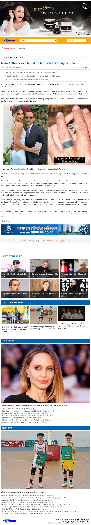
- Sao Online (71, 519)
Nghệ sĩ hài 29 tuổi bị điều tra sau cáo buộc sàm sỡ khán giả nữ (27, 80)
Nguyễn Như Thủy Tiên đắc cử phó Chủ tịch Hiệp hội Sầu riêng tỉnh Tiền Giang (27, 495)
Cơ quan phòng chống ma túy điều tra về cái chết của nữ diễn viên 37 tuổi (30, 72)
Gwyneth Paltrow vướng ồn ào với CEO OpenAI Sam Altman (21, 418)
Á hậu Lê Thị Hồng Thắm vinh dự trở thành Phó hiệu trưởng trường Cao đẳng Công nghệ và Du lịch (34, 498)
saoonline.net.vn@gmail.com (59, 241)
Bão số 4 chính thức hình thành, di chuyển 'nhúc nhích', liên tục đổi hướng (26, 420)
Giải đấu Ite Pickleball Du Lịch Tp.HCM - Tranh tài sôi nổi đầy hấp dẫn (24, 422)
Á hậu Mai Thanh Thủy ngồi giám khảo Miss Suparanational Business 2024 (26, 513)
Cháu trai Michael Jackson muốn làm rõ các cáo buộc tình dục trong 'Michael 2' (27, 415)
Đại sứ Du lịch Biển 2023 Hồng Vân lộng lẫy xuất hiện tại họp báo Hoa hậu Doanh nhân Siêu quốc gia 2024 (37, 504)
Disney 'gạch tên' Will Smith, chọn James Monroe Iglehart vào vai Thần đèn (26, 413)
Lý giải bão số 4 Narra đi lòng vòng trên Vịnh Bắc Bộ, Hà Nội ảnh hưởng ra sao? (28, 411)
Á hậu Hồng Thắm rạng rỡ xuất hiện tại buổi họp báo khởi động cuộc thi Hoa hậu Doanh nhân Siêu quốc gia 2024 (39, 511)
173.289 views (85, 67)
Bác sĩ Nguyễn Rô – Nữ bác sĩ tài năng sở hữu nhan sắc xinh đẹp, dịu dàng (26, 500)
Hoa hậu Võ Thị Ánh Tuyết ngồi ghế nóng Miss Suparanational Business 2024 (27, 502)
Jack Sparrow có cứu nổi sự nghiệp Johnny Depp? (18, 409)
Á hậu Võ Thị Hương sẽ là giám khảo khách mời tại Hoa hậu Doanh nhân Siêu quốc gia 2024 (32, 507)
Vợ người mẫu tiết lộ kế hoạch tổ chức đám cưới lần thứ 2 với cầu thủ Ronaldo (32, 76)
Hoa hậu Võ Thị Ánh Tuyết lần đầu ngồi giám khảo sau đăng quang (24, 509)
